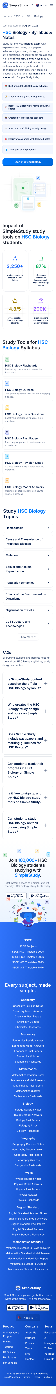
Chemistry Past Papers (28, 1016)
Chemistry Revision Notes (28, 1005)
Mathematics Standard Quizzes (28, 1263)
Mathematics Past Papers (28, 1085)
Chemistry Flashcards (27, 1027)
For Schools (10, 1362)
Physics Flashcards (28, 1199)
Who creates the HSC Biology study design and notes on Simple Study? (24, 711)
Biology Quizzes (27, 1125)
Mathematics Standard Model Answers (28, 1253)
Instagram (50, 1343)
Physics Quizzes (27, 1194)
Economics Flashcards (28, 1061)
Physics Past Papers (28, 1189)
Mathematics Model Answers (28, 1080)
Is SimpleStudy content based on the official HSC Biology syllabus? (25, 683)
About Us (30, 1332)
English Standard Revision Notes (28, 1213)
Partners (30, 1337)
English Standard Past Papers (28, 1223)
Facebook (50, 1332)
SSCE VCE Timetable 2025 (28, 962)
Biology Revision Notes (27, 1109)
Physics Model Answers (28, 1184)
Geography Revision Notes (28, 1144)
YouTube (49, 1353)
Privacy (29, 1343)
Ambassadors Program (11, 1334)
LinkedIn (49, 1359)
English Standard (28, 1207)
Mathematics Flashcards (28, 1096)
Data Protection (12, 1377)
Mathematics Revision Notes (27, 1075)
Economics (28, 1034)
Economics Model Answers (28, 1045)
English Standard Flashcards (28, 1234)
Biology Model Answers (28, 1114)
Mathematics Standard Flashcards (28, 1269)
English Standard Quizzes (28, 1229)
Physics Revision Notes (27, 1178)
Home (5, 16)
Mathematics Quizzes (28, 1090)
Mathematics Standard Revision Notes (28, 1247)
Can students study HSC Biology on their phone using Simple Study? (23, 825)
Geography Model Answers (28, 1149)
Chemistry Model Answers (28, 1011)
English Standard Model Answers (28, 1218)
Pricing (7, 1341)
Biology (38, 16)
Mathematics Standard (28, 1242)
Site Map (47, 1377)
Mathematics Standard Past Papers (28, 1258)
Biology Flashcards (28, 1130)
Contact (29, 1359)
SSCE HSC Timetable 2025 (28, 951)
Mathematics (28, 1069)
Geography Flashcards (28, 1165)
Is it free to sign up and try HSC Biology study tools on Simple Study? (24, 797)
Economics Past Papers (28, 1051)
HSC (27, 16)
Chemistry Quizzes (28, 1021)
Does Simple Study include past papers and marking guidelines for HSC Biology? (25, 740)
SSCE (17, 16)
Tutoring (8, 1346)
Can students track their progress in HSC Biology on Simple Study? (25, 770)
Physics (28, 1172)
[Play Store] (38, 1307)
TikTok (48, 1348)
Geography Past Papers (28, 1154)
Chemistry (28, 999)
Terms (28, 1348)
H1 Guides (9, 1352)
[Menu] (51, 5)
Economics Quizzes (27, 1056)
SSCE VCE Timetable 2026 (28, 967)
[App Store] (17, 1307)
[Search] (32, 5)
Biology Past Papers (28, 1120)
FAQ (27, 1353)
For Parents (9, 1357)
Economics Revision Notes (27, 1040)
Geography (27, 1138)
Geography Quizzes (28, 1160)
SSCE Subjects (28, 946)
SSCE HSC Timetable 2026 (28, 956)
